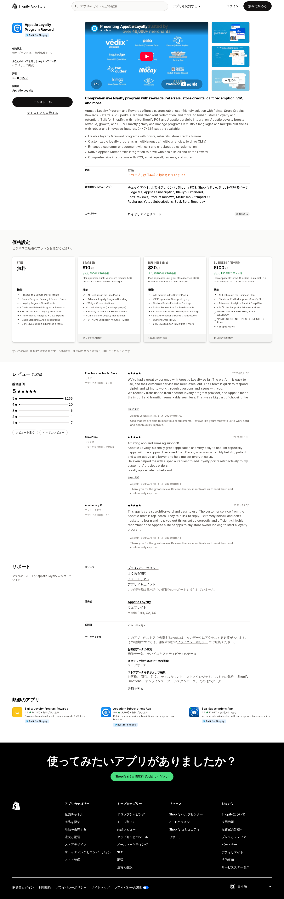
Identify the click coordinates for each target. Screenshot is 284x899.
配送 (120, 860)
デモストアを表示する (42, 113)
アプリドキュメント (142, 584)
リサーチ (175, 837)
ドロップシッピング (131, 814)
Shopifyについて (233, 814)
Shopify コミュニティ (184, 829)
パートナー (229, 844)
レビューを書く (25, 432)
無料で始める (257, 6)
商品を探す (72, 822)
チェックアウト (138, 187)
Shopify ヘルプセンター (186, 814)
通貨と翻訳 (125, 867)
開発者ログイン (23, 887)
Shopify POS (187, 187)
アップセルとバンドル (132, 837)
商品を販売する (75, 829)
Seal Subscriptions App (217, 708)
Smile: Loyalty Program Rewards (46, 708)
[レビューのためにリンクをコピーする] (119, 373)
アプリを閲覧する (185, 6)
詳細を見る (135, 688)
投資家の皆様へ (232, 829)
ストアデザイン (75, 844)
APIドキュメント (181, 822)
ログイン (232, 6)
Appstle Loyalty (22, 90)
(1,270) (24, 77)
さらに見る (133, 409)
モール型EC (125, 822)
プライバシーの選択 (128, 887)
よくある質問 (137, 573)
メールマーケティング (132, 844)
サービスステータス (235, 867)
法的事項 (228, 860)
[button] (53, 715)
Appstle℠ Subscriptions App (132, 708)
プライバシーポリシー (143, 568)
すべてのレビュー (53, 432)
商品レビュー (126, 829)
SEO (120, 852)
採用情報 (228, 822)
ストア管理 (72, 860)
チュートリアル (138, 579)
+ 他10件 (230, 80)
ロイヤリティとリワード (145, 214)
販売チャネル (74, 814)
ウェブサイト (137, 607)
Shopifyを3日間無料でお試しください (142, 776)
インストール (42, 102)
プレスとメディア (234, 837)
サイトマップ (100, 887)
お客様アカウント (163, 187)
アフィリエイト (232, 852)
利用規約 (45, 887)
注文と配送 (72, 837)
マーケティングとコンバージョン (88, 852)
